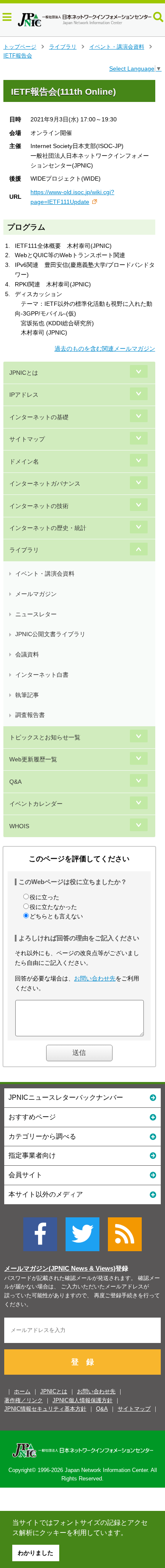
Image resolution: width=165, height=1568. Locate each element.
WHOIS (19, 826)
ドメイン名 (24, 461)
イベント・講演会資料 (116, 47)
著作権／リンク (23, 1400)
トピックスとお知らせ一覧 (44, 737)
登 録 (82, 1362)
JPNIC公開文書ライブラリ (50, 634)
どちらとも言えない (56, 916)
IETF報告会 (17, 55)
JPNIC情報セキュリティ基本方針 (45, 1409)
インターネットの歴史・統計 (47, 527)
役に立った (44, 897)
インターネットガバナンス (44, 483)
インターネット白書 (42, 674)
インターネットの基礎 (39, 417)
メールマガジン (36, 593)
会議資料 (27, 654)
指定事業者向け (32, 1155)
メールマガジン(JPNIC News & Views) (60, 1268)
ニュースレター (36, 614)
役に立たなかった (53, 906)
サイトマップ (27, 439)
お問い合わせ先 (95, 978)
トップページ (19, 47)
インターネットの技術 (39, 506)
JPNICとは (23, 372)
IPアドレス (23, 394)
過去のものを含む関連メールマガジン (105, 348)
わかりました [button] (35, 1552)
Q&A (15, 781)
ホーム (22, 1391)
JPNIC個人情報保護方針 (82, 1400)
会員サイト (25, 1174)
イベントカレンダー (36, 803)
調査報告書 (30, 714)
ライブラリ (63, 47)
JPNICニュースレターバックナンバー (65, 1097)
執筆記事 (27, 695)
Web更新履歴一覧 (33, 759)
